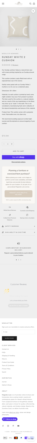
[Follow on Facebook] (3, 426)
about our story (14, 412)
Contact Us (5, 349)
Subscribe (9, 338)
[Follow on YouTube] (18, 426)
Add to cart (18, 151)
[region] (18, 249)
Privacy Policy (6, 369)
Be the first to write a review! (19, 306)
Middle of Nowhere (10, 53)
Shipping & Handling (8, 356)
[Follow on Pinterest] (13, 426)
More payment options (18, 162)
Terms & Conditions (8, 365)
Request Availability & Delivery (18, 193)
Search (4, 372)
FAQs (3, 352)
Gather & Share (6, 385)
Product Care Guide (8, 362)
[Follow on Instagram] (8, 426)
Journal (4, 382)
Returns (4, 359)
